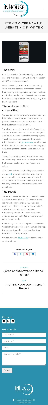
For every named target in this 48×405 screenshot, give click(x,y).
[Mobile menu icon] (44, 9)
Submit (7, 370)
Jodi (10, 174)
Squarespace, (28, 142)
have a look (23, 238)
